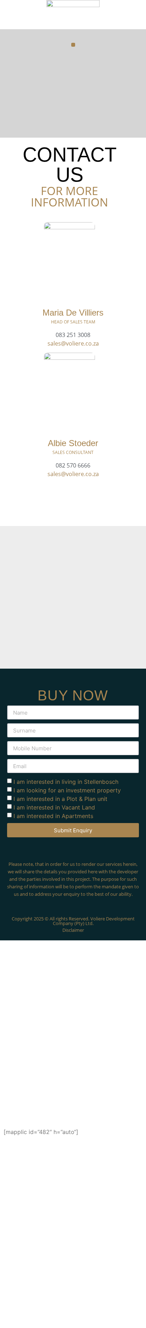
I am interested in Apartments (53, 815)
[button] (73, 45)
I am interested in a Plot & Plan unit (60, 798)
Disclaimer (73, 930)
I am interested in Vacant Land (54, 807)
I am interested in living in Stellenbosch (65, 781)
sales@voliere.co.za (73, 343)
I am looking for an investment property (67, 790)
